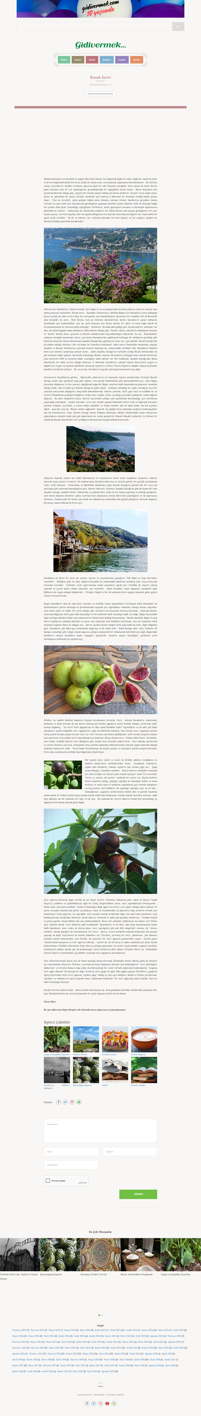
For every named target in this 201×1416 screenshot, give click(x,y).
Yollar (64, 59)
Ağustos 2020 (151, 1353)
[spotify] (114, 1403)
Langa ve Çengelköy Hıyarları (57, 1054)
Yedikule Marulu (80, 1054)
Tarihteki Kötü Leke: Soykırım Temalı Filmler (19, 1276)
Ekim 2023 (126, 1336)
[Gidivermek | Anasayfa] (100, 45)
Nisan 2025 (69, 1330)
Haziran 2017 (49, 1365)
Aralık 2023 (94, 1336)
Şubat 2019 (167, 1353)
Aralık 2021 (131, 1347)
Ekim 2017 (33, 1365)
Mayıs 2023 (36, 1342)
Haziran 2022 (37, 1347)
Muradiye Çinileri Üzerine (93, 1274)
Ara (178, 26)
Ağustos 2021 (18, 1353)
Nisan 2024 (33, 1336)
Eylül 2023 (141, 1336)
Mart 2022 (85, 1347)
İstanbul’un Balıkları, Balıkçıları (57, 1087)
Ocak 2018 (155, 1359)
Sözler (78, 59)
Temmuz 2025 (19, 1330)
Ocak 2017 (109, 1365)
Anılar (136, 59)
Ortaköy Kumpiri (109, 1054)
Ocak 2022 (116, 1347)
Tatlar (92, 59)
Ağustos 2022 (174, 1342)
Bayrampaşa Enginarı (82, 1085)
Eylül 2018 (61, 1359)
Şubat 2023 (81, 1342)
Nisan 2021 (88, 1353)
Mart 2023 (66, 1342)
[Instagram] (100, 1403)
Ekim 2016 (139, 1365)
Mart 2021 (104, 1353)
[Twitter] (93, 1403)
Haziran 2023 (19, 1342)
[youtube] (107, 1403)
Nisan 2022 (70, 1347)
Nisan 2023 (51, 1342)
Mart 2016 (170, 1365)
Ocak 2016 (32, 1371)
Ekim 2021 (163, 1347)
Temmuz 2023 (174, 1336)
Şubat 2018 (139, 1359)
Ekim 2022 (143, 1342)
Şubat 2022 (100, 1347)
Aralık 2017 (169, 1359)
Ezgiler (122, 59)
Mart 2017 (80, 1365)
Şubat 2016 (17, 1371)
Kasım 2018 (32, 1359)
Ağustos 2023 (156, 1336)
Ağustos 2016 (155, 1365)
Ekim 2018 (46, 1359)
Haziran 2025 (37, 1330)
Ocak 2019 (17, 1359)
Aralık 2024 (131, 1330)
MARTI (105, 1085)
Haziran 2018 (77, 1359)
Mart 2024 (49, 1336)
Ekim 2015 (78, 1371)
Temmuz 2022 (19, 1347)
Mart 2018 (124, 1359)
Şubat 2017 (95, 1365)
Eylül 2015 (92, 1371)
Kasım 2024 (147, 1330)
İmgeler (107, 59)
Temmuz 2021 (36, 1353)
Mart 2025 (85, 1330)
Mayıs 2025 (54, 1330)
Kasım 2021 (147, 1347)
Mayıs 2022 (54, 1347)
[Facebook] (86, 1403)
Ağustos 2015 (108, 1371)
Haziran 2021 (54, 1353)
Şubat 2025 (100, 1330)
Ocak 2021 (134, 1353)
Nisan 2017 (65, 1365)
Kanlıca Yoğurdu (138, 1054)
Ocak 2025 (115, 1330)
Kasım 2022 (128, 1342)
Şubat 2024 (64, 1336)
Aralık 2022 (112, 1342)
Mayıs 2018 (93, 1359)
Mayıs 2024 (18, 1336)
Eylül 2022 (158, 1342)
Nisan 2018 (109, 1359)
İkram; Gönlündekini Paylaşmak (137, 1274)
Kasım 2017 (17, 1365)
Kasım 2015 (62, 1371)
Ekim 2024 (163, 1330)
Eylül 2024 (178, 1330)
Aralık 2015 (47, 1371)
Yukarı (100, 1386)
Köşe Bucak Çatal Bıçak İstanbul (100, 94)
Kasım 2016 (124, 1365)
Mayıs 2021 (71, 1353)
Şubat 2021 (119, 1353)
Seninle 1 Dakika (138, 1085)
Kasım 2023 (111, 1336)
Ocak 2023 (96, 1342)
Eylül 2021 (178, 1347)
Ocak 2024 (79, 1336)
